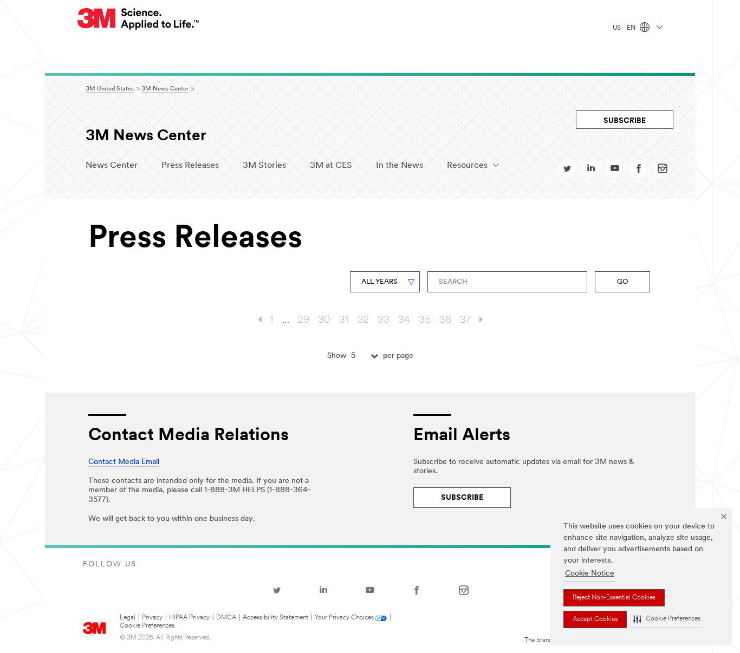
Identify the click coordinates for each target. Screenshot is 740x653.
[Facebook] (416, 590)
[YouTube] (370, 590)
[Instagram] (464, 590)
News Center (112, 165)
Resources (467, 165)
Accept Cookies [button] (595, 619)
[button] (667, 619)
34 (404, 320)
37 (465, 320)
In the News (399, 165)
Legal (127, 618)
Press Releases (190, 165)
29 (303, 320)
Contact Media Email (123, 462)
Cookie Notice (589, 574)
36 (445, 320)
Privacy (152, 618)
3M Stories (264, 165)
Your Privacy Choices (344, 618)
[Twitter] (277, 590)
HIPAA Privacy (189, 618)
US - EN (625, 28)
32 (363, 320)
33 (384, 320)
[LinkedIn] (323, 590)
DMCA (226, 618)
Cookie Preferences (147, 626)
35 (425, 320)
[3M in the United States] (138, 19)
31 (344, 320)
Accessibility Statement (275, 618)
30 (324, 320)
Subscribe (624, 121)
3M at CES (331, 165)
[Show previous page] (259, 320)
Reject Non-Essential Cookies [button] (614, 598)
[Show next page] (481, 320)
